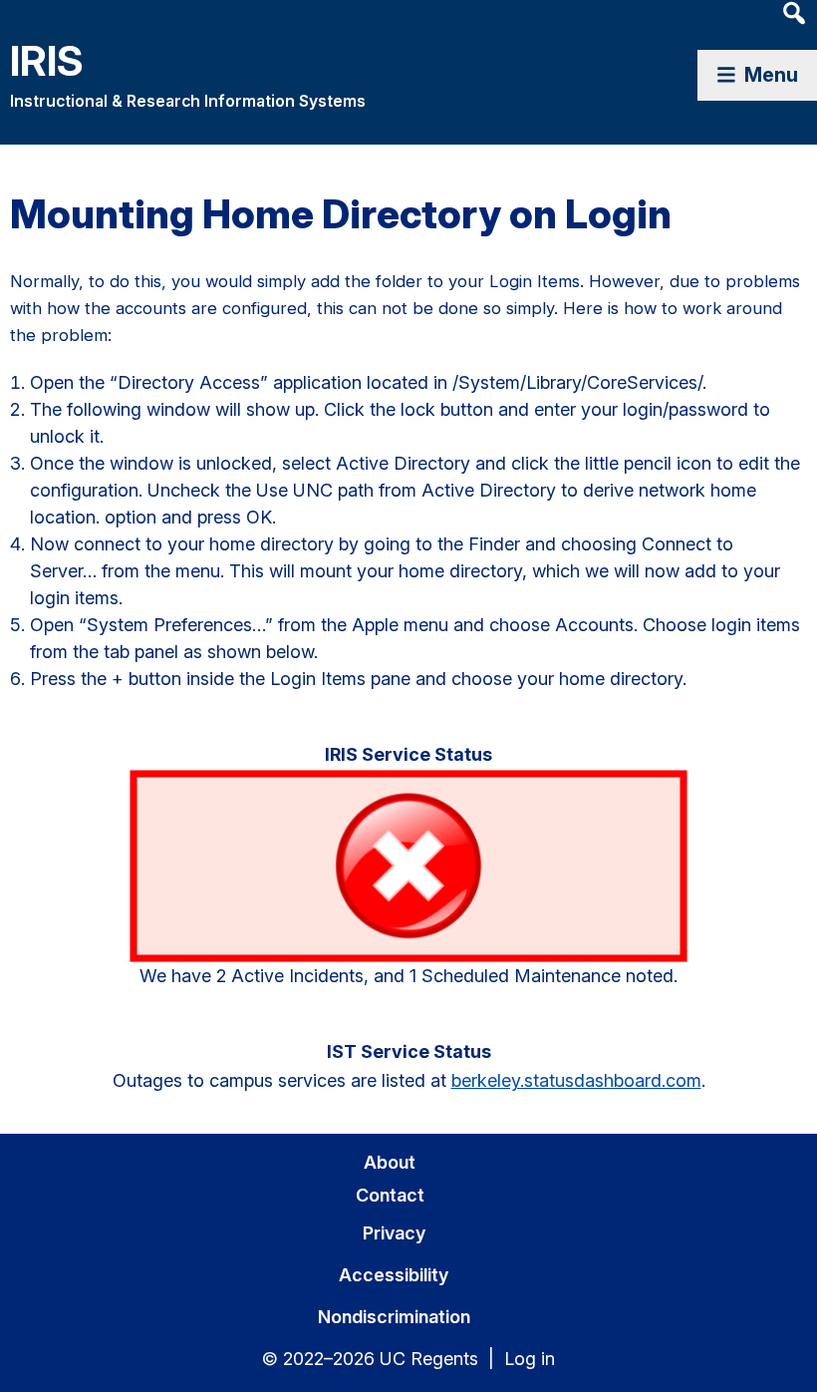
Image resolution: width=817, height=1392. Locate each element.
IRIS (47, 60)
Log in (529, 1358)
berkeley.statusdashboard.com (576, 1080)
